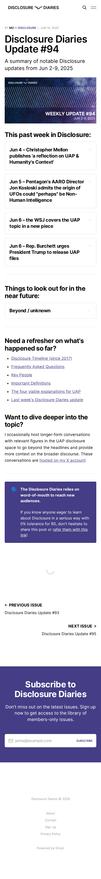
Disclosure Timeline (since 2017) (41, 358)
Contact (50, 820)
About (50, 813)
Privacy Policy (50, 834)
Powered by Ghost (50, 848)
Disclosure (27, 28)
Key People (21, 375)
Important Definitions (31, 383)
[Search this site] (84, 7)
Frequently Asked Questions (38, 366)
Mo (11, 28)
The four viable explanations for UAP (46, 391)
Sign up (50, 827)
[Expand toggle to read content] (90, 149)
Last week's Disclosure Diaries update (47, 399)
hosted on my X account (62, 460)
